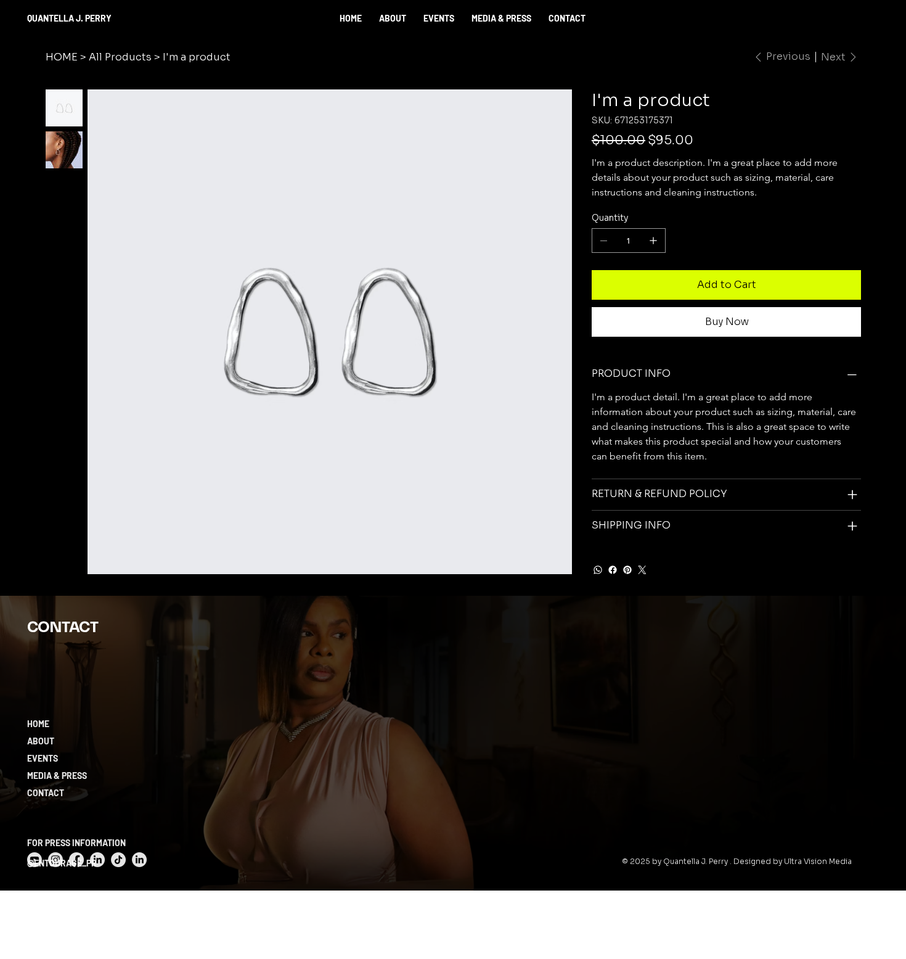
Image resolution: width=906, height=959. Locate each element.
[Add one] (653, 240)
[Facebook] (612, 570)
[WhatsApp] (598, 570)
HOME (38, 723)
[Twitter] (642, 570)
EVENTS (42, 758)
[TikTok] (118, 859)
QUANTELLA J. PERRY (69, 18)
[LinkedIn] (97, 859)
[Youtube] (34, 859)
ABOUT (40, 741)
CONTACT (45, 793)
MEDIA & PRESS (57, 775)
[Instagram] (55, 859)
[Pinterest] (627, 570)
